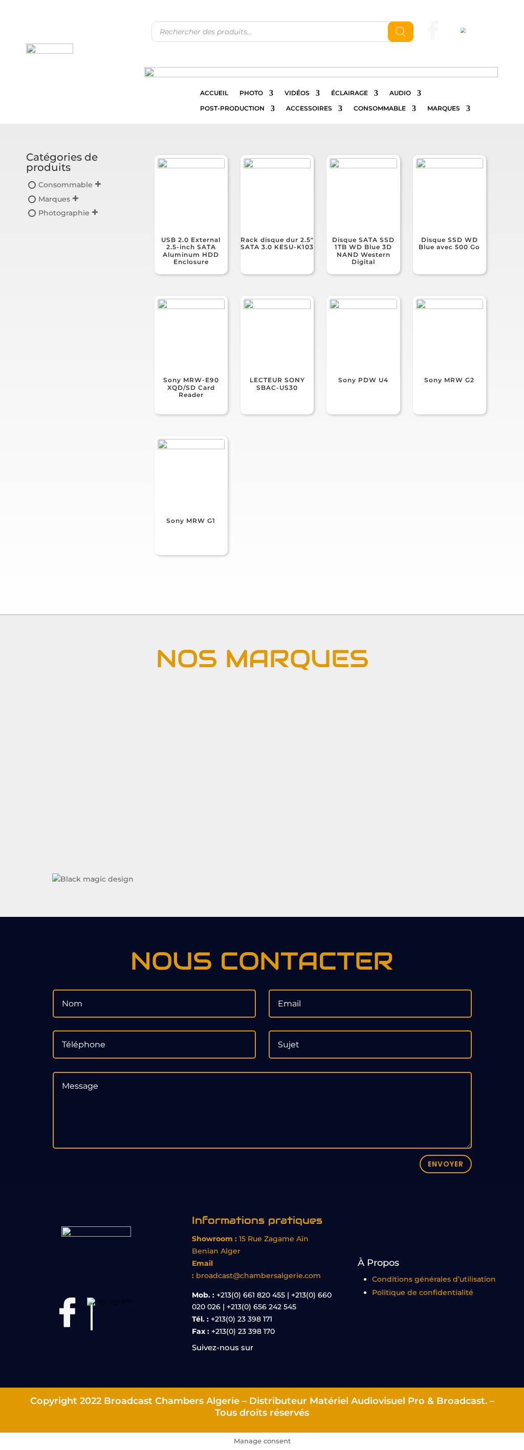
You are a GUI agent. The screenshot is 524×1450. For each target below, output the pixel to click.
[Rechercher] (400, 31)
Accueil (214, 93)
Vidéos (297, 93)
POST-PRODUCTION (232, 108)
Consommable (380, 108)
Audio (400, 93)
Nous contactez (469, 57)
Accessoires (309, 108)
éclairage (349, 93)
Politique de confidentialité (422, 1292)
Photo (251, 93)
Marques (443, 108)
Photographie (64, 212)
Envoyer (446, 1164)
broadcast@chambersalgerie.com (258, 1275)
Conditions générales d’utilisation (434, 1279)
